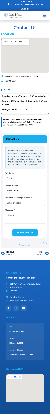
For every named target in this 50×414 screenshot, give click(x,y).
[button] (44, 15)
